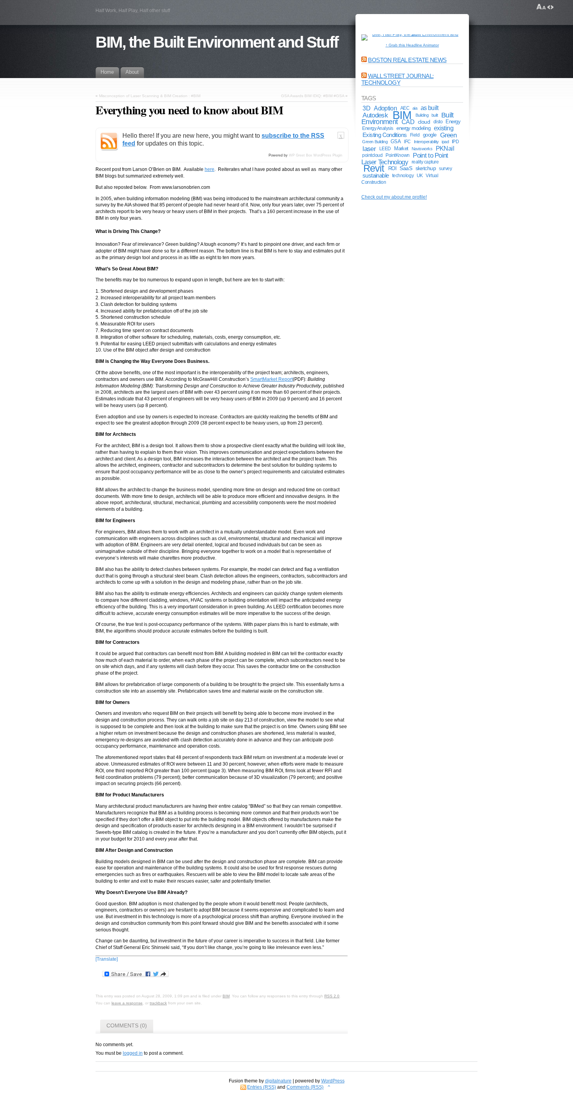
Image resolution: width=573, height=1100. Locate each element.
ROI (392, 168)
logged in (133, 1053)
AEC (405, 107)
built (435, 115)
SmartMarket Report (271, 379)
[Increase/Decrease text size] (541, 7)
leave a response (127, 1003)
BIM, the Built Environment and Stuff (217, 42)
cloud (424, 122)
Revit (373, 168)
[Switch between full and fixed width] (550, 7)
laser (369, 149)
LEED (385, 148)
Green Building (374, 141)
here (209, 169)
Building (422, 115)
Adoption (385, 108)
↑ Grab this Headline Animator (412, 45)
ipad (445, 141)
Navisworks (422, 148)
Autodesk (375, 115)
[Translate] (107, 959)
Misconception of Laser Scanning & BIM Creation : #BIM (149, 96)
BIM (226, 996)
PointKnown (397, 155)
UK (420, 175)
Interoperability (426, 141)
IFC (407, 141)
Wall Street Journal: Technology (397, 79)
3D (366, 108)
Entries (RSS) (261, 1087)
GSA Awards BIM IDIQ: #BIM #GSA (312, 96)
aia (414, 108)
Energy (453, 121)
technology (403, 175)
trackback (158, 1003)
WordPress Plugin (327, 155)
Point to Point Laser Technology (404, 158)
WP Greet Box (300, 155)
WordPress (333, 1081)
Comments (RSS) (305, 1087)
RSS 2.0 (332, 996)
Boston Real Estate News (407, 60)
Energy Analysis (377, 128)
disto (438, 121)
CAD (407, 121)
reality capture (425, 162)
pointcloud (372, 155)
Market (401, 148)
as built (430, 108)
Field (415, 135)
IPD (455, 141)
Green (448, 135)
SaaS (406, 168)
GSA (396, 141)
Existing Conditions (385, 135)
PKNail (445, 148)
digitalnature (278, 1081)
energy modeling (413, 128)
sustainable (376, 175)
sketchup (426, 168)
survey (445, 168)
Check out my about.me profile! (394, 197)
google (430, 135)
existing (443, 128)
